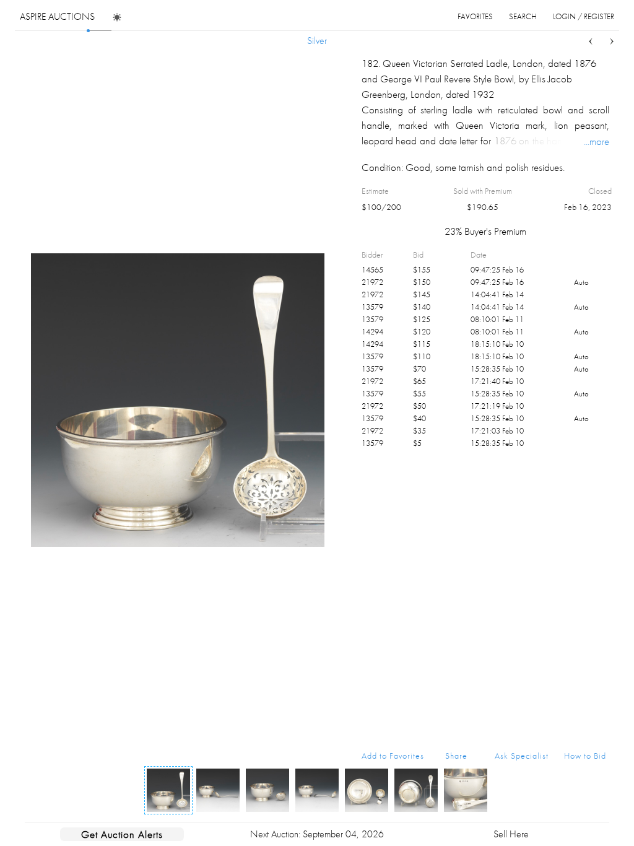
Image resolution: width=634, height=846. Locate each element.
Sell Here (511, 833)
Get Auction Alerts (122, 834)
